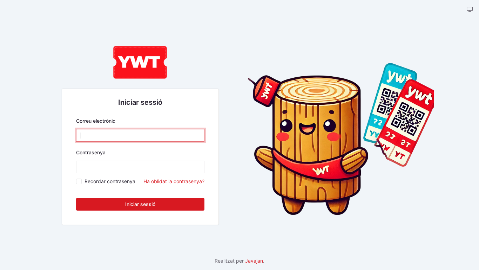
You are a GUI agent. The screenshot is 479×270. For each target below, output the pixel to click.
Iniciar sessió (140, 204)
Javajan (254, 261)
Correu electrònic (95, 121)
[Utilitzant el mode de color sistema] (469, 9)
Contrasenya (91, 152)
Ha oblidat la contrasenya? (173, 181)
